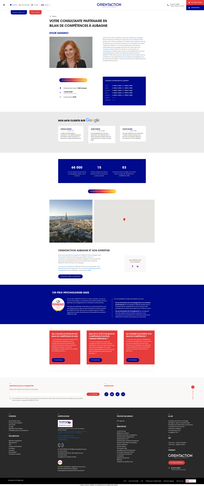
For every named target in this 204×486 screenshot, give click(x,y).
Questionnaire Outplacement (125, 437)
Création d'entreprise (15, 446)
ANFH (89, 270)
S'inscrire (94, 394)
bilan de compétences (129, 38)
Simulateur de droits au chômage (178, 421)
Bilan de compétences (15, 441)
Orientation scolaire (15, 454)
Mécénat (119, 460)
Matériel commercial (123, 458)
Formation (12, 448)
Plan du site (179, 481)
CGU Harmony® (133, 481)
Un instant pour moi (174, 430)
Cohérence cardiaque (174, 428)
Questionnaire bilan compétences (127, 435)
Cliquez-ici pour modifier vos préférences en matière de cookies (99, 485)
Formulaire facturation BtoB (125, 452)
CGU (125, 481)
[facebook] (132, 266)
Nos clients (12, 425)
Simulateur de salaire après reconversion (180, 425)
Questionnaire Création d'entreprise (128, 441)
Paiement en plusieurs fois (125, 462)
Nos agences (121, 421)
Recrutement (12, 452)
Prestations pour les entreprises (18, 430)
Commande (120, 456)
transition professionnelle (110, 49)
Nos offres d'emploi (196, 2)
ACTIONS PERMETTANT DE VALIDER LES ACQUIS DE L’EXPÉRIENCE (72, 432)
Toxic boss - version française (177, 442)
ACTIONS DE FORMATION (63, 431)
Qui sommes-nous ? (15, 421)
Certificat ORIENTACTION (65, 436)
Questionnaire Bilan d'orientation (127, 442)
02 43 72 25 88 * (176, 468)
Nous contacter (177, 462)
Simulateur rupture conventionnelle (179, 423)
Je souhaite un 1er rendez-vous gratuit (73, 80)
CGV (142, 481)
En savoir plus (58, 360)
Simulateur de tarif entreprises (126, 450)
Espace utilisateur (122, 444)
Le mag (36, 5)
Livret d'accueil (121, 431)
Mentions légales (169, 481)
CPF (79, 268)
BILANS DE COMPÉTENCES (76, 431)
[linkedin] (138, 266)
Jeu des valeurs (121, 446)
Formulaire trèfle (122, 448)
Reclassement (13, 442)
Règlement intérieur (123, 433)
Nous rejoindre (25, 5)
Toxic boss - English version (176, 444)
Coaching (11, 450)
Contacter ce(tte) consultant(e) (70, 276)
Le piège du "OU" (173, 432)
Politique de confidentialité (153, 481)
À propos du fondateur (15, 423)
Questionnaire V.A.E (123, 439)
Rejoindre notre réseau (16, 428)
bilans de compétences (67, 266)
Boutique (14, 5)
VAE (10, 444)
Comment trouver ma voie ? (176, 426)
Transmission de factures (124, 454)
